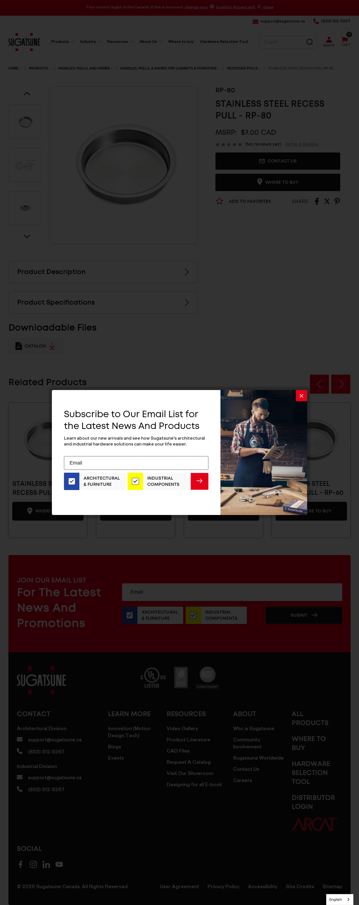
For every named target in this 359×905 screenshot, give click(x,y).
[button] (301, 395)
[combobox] (339, 899)
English (335, 899)
